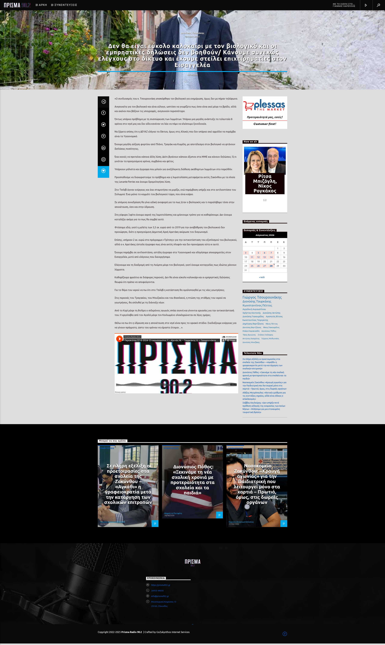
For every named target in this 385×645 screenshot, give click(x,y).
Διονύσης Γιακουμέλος (253, 316)
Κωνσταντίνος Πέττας (257, 305)
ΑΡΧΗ (43, 4)
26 (258, 266)
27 (264, 266)
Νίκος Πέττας (272, 324)
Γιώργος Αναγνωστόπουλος (112, 522)
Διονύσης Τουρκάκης (257, 301)
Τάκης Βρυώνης (249, 335)
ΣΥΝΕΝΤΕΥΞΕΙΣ (66, 4)
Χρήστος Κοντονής (252, 313)
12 (258, 257)
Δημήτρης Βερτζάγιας (253, 323)
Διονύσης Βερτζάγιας (252, 327)
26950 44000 (157, 590)
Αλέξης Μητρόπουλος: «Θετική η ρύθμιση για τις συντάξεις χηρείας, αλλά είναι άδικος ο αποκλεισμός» (264, 395)
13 (264, 257)
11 (252, 257)
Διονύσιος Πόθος (269, 331)
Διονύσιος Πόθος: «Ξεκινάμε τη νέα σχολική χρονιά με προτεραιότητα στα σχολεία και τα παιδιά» (264, 375)
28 (271, 266)
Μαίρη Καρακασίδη (251, 331)
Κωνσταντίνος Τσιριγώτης (255, 320)
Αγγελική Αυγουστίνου (254, 309)
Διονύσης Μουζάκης (251, 342)
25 (252, 266)
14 (271, 257)
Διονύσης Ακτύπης (271, 313)
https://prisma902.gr (160, 585)
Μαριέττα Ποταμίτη (173, 513)
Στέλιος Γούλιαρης (265, 335)
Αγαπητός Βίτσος (274, 316)
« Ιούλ (262, 277)
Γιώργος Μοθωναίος (270, 339)
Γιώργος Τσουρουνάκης (262, 297)
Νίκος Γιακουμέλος (271, 327)
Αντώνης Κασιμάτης (251, 339)
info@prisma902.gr (160, 596)
